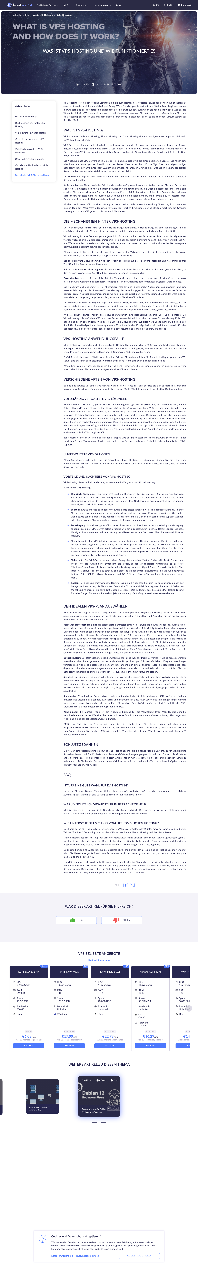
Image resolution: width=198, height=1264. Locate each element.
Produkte (81, 5)
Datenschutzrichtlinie (62, 1256)
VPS (66, 5)
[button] (189, 1008)
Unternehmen (101, 5)
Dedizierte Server (46, 5)
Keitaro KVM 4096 (150, 972)
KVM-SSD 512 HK (28, 972)
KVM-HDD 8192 (110, 972)
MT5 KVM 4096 (69, 972)
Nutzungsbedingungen (87, 1256)
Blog (118, 5)
